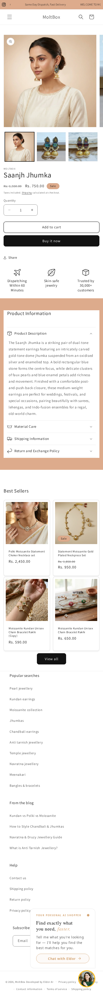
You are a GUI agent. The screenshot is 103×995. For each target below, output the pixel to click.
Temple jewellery (23, 753)
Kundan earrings (22, 699)
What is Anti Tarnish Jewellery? (34, 848)
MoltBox (20, 981)
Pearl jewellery (21, 688)
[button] (9, 17)
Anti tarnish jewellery (26, 742)
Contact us (18, 878)
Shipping (27, 192)
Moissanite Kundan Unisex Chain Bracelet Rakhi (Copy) (26, 631)
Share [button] (12, 257)
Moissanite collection (26, 710)
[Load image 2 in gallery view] (51, 146)
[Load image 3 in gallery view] (83, 146)
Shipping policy (21, 889)
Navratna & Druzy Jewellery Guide (36, 837)
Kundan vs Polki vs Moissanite (33, 815)
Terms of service (57, 989)
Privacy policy (20, 910)
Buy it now (51, 241)
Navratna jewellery (24, 764)
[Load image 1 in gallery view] (19, 146)
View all (51, 659)
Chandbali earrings (24, 731)
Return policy (20, 899)
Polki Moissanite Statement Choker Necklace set (27, 553)
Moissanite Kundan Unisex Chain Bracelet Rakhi (75, 630)
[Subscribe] (85, 941)
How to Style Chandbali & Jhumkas (37, 826)
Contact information (29, 989)
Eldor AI (48, 981)
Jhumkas (17, 720)
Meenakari (17, 774)
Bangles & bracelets (25, 785)
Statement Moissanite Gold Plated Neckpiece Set (76, 553)
